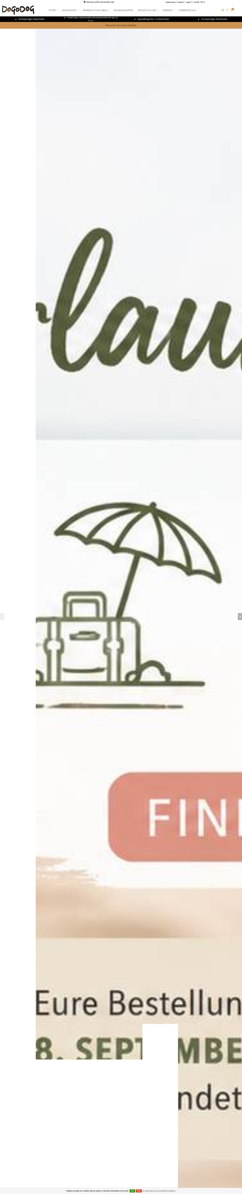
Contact (180, 2)
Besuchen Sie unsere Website (121, 25)
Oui (132, 1191)
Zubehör (167, 10)
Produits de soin (147, 10)
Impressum (170, 2)
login (188, 2)
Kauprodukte (69, 10)
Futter (52, 10)
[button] (2, 616)
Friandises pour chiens (95, 10)
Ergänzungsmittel (123, 10)
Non (138, 1191)
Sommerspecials (187, 10)
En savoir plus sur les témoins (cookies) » (159, 1191)
